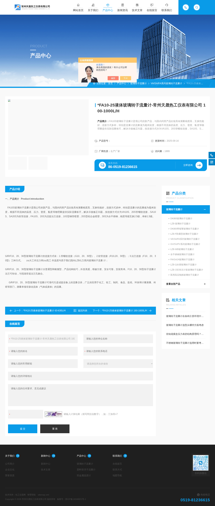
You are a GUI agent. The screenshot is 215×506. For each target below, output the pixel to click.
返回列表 (82, 310)
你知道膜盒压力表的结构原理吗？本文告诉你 (185, 334)
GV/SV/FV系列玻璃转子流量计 (185, 244)
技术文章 (137, 10)
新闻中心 (45, 456)
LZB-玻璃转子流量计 (180, 223)
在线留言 (152, 10)
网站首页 (78, 10)
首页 (110, 83)
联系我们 (166, 10)
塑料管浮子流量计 (86, 469)
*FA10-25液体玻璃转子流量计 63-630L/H (44, 310)
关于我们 (93, 10)
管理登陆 (31, 495)
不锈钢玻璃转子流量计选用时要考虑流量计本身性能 (185, 343)
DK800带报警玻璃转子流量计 (184, 228)
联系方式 (117, 469)
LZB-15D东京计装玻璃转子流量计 (186, 269)
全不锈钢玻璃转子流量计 (182, 254)
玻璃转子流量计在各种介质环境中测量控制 (185, 316)
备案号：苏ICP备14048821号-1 (71, 499)
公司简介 (9, 464)
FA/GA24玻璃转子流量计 (182, 259)
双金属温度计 (84, 475)
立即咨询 (188, 165)
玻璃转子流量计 (138, 83)
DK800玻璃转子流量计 (181, 218)
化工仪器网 (20, 495)
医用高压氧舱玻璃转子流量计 (184, 275)
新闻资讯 (122, 10)
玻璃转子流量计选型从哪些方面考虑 (185, 325)
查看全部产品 (173, 284)
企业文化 (9, 469)
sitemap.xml (43, 495)
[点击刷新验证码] (53, 414)
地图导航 (117, 475)
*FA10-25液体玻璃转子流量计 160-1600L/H (124, 310)
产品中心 (108, 10)
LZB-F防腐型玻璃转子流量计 (184, 234)
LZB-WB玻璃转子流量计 (182, 249)
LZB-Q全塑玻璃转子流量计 (183, 264)
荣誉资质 (9, 475)
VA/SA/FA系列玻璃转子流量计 (166, 83)
